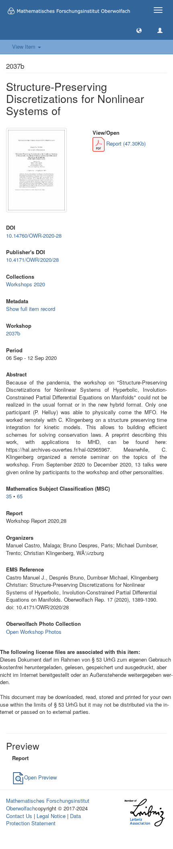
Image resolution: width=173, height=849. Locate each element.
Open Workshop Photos (34, 631)
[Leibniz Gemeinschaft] (144, 812)
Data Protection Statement (43, 819)
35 (9, 496)
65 (20, 496)
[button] (139, 30)
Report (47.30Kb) (125, 143)
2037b (13, 333)
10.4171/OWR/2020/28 (32, 259)
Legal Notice (51, 816)
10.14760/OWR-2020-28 (34, 235)
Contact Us (19, 816)
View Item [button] (24, 46)
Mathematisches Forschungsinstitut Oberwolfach (47, 804)
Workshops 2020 (25, 284)
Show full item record (30, 308)
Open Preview (40, 777)
